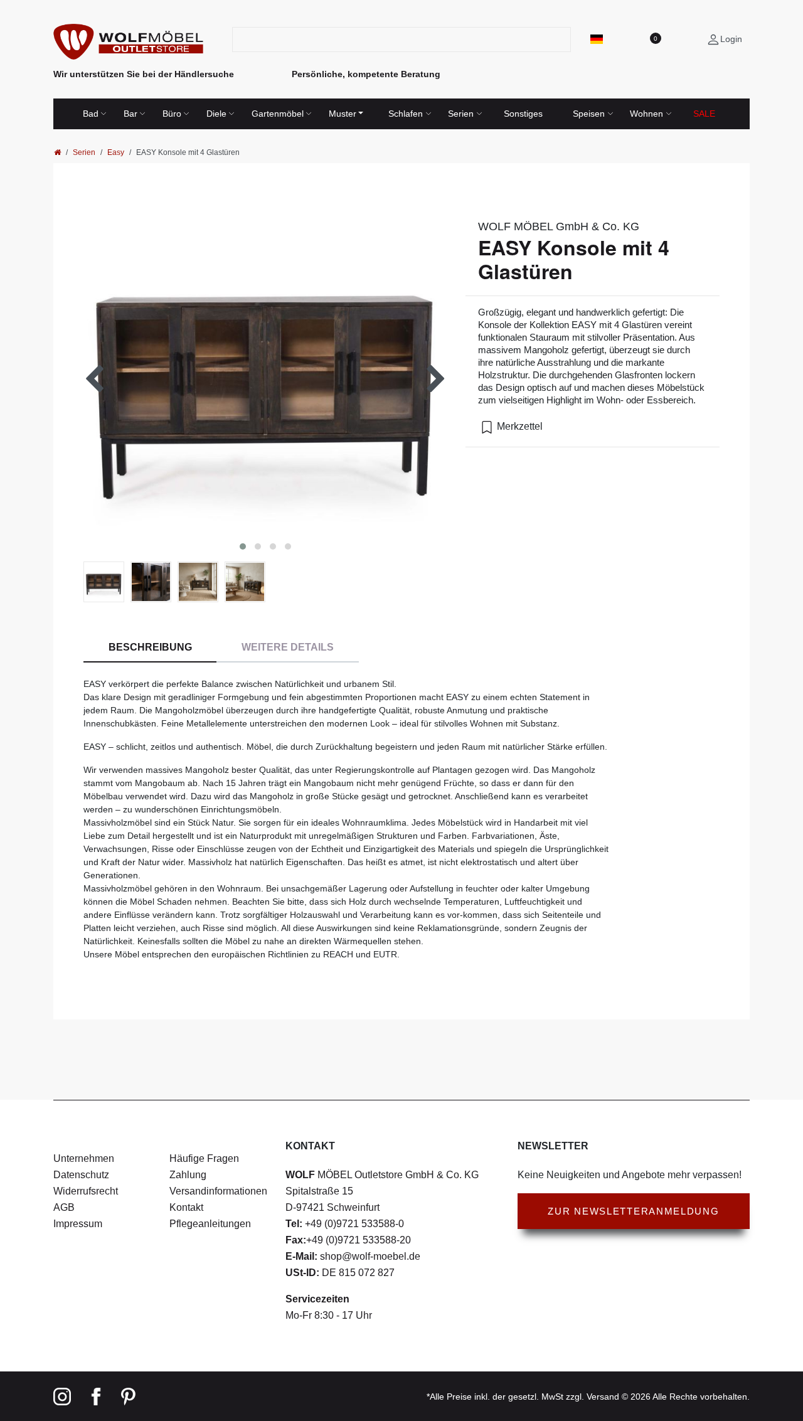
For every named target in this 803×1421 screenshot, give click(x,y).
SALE (704, 114)
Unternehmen (83, 1158)
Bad (90, 114)
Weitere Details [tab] (288, 647)
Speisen (589, 114)
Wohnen (646, 114)
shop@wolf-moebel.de (368, 1256)
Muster (342, 114)
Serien (461, 114)
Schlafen (405, 114)
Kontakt (186, 1207)
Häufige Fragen (204, 1158)
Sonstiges (523, 114)
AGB (64, 1207)
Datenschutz (81, 1174)
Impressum (77, 1223)
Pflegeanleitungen (210, 1223)
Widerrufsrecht (85, 1191)
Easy (115, 152)
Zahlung (187, 1174)
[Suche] (563, 39)
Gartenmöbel (278, 114)
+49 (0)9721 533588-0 (353, 1223)
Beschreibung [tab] (150, 647)
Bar (130, 114)
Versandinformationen (218, 1191)
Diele (216, 114)
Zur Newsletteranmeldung (633, 1211)
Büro (171, 114)
